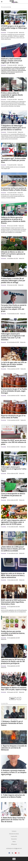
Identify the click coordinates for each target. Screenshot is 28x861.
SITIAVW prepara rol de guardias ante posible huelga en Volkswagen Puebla (14, 28)
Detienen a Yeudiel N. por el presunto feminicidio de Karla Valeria (12, 723)
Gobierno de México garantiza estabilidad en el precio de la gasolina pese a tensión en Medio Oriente (13, 220)
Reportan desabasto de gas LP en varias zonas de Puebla (13, 417)
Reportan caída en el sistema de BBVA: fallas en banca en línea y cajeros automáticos (13, 575)
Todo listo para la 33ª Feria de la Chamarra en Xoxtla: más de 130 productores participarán (13, 661)
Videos (14, 841)
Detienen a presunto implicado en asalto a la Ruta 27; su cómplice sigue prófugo (13, 772)
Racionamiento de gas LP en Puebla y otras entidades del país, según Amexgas (14, 391)
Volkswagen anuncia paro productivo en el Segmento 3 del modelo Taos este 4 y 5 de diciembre (13, 337)
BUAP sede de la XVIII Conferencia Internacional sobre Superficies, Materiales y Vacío (13, 602)
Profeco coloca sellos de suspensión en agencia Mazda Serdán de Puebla (12, 95)
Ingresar (15, 844)
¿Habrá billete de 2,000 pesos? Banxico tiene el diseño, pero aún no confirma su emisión (13, 549)
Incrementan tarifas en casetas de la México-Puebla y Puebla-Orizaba (13, 189)
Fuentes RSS (14, 836)
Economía (3, 32)
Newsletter (14, 839)
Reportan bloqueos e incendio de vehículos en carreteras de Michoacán (14, 748)
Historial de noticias (14, 834)
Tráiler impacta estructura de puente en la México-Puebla (13, 796)
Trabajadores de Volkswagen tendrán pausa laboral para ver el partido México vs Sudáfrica (13, 128)
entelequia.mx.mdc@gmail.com (14, 848)
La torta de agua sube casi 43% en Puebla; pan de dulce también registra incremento (13, 364)
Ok (14, 859)
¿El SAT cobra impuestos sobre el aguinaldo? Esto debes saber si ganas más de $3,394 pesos (13, 522)
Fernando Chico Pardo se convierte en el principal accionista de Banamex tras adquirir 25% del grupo (13, 308)
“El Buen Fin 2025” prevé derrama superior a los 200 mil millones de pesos (13, 442)
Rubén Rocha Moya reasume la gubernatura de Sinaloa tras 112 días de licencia (13, 820)
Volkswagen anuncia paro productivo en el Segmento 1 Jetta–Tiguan (14, 469)
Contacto (14, 831)
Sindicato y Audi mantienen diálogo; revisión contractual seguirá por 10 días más (11, 61)
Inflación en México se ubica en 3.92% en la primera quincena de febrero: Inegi (13, 254)
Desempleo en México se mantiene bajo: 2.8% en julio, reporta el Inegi (14, 689)
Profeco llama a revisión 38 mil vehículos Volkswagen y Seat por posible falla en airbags (13, 281)
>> (19, 698)
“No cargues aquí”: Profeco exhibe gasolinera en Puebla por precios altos (13, 160)
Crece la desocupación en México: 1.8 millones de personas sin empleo (13, 496)
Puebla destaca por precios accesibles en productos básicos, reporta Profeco (13, 633)
